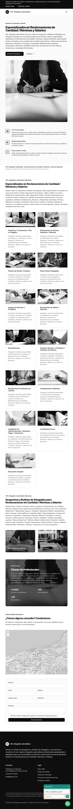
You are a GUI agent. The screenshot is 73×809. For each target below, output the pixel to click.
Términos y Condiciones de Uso (47, 715)
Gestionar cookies (24, 6)
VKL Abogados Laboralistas (20, 12)
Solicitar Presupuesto (13, 54)
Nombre (11, 682)
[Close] (68, 786)
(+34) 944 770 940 (11, 774)
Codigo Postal (13, 698)
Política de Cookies (44, 772)
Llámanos (29, 54)
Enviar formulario (36, 720)
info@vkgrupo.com (12, 777)
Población (41, 698)
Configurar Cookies (44, 780)
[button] (36, 652)
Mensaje (11, 705)
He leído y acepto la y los (34, 715)
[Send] (67, 796)
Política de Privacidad (28, 715)
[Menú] (66, 12)
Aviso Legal (41, 769)
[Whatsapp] (67, 803)
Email (10, 690)
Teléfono (41, 690)
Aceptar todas (10, 6)
